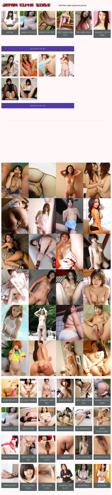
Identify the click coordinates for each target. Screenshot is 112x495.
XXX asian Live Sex (37, 48)
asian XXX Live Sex (37, 105)
